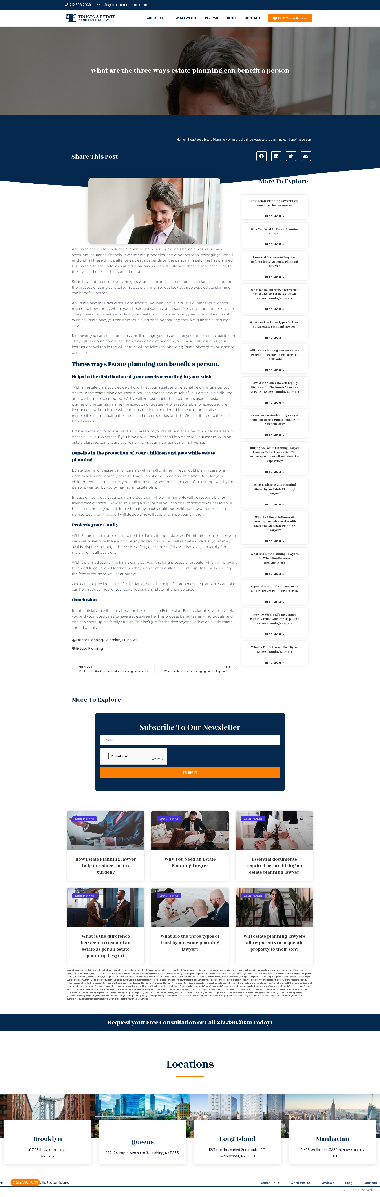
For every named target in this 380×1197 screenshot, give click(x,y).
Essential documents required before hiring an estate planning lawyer (274, 261)
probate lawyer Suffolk (149, 980)
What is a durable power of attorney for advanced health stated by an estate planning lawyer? (274, 524)
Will (135, 639)
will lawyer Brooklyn (94, 986)
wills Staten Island (218, 989)
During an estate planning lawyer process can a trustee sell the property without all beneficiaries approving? (274, 454)
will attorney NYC (283, 983)
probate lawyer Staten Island (127, 980)
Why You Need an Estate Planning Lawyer (275, 231)
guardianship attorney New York (108, 995)
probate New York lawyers (262, 989)
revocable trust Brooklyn (83, 983)
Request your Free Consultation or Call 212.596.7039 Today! (190, 1022)
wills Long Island (191, 989)
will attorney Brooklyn (227, 983)
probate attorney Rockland (120, 977)
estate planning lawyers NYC (239, 989)
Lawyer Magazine (152, 989)
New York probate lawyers (164, 973)
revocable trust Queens (185, 983)
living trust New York (190, 970)
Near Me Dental (126, 999)
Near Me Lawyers (140, 999)
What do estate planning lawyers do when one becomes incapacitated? (274, 558)
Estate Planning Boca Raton (113, 989)
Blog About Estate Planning (206, 139)
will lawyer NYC (146, 986)
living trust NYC (205, 970)
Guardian (112, 639)
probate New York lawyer (221, 980)
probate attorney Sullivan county (167, 977)
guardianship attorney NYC (134, 995)
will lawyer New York (131, 986)
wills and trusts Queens (300, 986)
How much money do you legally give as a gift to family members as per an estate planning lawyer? (274, 387)
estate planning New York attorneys (176, 992)
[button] (261, 156)
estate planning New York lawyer (233, 992)
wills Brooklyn (96, 989)
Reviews (211, 18)
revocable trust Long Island (105, 983)
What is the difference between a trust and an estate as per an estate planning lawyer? (275, 294)
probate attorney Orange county (291, 973)
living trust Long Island (172, 970)
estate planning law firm (93, 20)
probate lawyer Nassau (286, 977)
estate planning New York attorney (146, 992)
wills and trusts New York (262, 986)
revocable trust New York (146, 983)
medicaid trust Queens (93, 973)
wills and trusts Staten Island (78, 989)
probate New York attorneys (198, 980)
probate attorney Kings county (239, 973)
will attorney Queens (300, 983)
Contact (252, 18)
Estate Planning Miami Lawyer (172, 989)
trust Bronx (213, 983)
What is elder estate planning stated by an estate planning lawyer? (275, 489)
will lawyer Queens (162, 986)
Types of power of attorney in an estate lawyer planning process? (275, 588)
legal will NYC (106, 970)
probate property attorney (280, 980)
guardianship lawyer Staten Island (105, 999)
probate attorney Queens (98, 977)
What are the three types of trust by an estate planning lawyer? (275, 324)
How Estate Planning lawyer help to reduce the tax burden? (274, 203)
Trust (126, 639)
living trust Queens (220, 970)
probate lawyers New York (85, 980)
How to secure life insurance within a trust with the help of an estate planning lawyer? (275, 618)
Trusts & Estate (97, 16)
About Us (155, 18)
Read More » (274, 216)
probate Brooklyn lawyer (218, 977)
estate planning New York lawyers (262, 992)
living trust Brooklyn (154, 970)
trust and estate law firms (285, 989)
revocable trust (201, 983)
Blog (231, 18)
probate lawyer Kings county (241, 977)
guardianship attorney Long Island (81, 995)
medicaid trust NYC (75, 973)
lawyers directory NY (126, 983)
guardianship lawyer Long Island (240, 995)
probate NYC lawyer (241, 980)
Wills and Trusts (169, 303)
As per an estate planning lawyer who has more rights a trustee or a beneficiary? (274, 419)
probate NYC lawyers (260, 980)
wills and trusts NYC (282, 986)
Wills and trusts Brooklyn (219, 986)
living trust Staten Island (238, 970)
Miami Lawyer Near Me (134, 989)
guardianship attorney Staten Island (186, 995)
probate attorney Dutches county (212, 973)
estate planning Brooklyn (121, 992)
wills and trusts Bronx (199, 986)
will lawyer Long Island (112, 986)
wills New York (205, 989)
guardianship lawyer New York (266, 995)
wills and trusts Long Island (241, 986)
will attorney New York (266, 983)
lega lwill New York (92, 970)
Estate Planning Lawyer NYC (291, 995)
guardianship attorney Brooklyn (290, 992)
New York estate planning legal (140, 973)
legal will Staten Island (137, 970)
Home (181, 139)
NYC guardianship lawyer (187, 973)
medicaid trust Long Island (279, 970)
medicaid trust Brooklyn (258, 970)
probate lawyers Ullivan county (173, 980)
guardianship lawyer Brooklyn (213, 995)
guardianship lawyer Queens (79, 999)
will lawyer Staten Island (180, 986)
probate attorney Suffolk (142, 977)
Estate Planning (89, 639)
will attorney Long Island (246, 983)
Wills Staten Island (53, 1182)
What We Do (186, 18)
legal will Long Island (75, 970)
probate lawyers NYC (106, 980)
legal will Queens (120, 970)
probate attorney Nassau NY (265, 973)
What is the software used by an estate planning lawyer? (274, 649)
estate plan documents (115, 393)
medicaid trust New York (300, 970)
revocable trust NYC (166, 983)
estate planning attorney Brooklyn (205, 992)
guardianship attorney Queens (158, 995)
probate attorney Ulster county (194, 977)
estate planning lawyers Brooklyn (96, 992)
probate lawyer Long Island (264, 977)
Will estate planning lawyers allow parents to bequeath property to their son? (274, 354)
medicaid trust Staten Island (115, 973)
